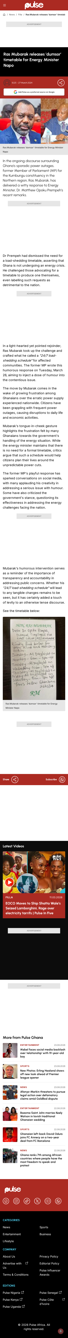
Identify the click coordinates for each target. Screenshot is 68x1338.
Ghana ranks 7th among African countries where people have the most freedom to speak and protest (41, 1160)
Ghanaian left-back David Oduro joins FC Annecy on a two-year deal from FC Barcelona (41, 1137)
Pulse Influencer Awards (50, 1272)
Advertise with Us (12, 1265)
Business (45, 1234)
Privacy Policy (49, 1256)
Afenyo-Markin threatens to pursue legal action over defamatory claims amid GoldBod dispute (42, 1095)
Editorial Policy (49, 1263)
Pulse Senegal (49, 1292)
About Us (9, 1256)
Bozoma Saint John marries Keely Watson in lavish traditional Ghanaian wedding (41, 1116)
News (12, 14)
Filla (20, 14)
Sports (24, 1066)
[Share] (61, 82)
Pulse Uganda (12, 1306)
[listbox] (34, 924)
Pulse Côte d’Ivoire (47, 1302)
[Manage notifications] (60, 1331)
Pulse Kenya (11, 1299)
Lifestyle (8, 1241)
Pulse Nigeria (11, 1292)
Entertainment (29, 1045)
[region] (34, 924)
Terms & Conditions (15, 1274)
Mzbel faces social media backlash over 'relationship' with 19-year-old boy (42, 1053)
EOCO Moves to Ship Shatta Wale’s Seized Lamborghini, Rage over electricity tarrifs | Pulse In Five (33, 908)
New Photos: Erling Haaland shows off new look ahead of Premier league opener (42, 1074)
